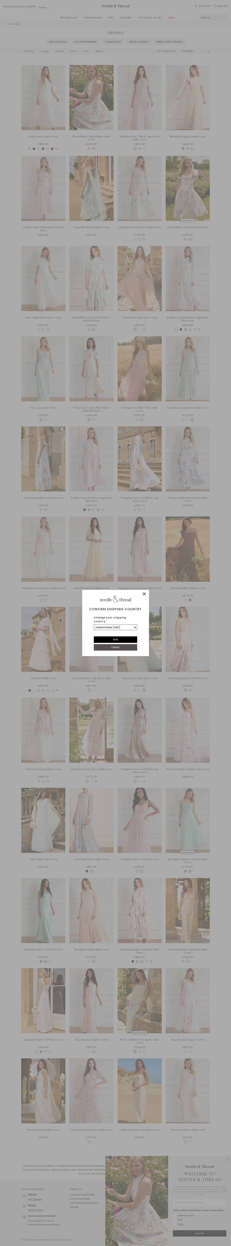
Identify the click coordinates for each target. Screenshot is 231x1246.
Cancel (115, 647)
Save (115, 639)
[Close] (144, 594)
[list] (115, 627)
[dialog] (115, 623)
